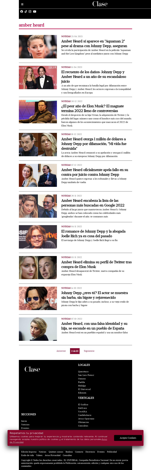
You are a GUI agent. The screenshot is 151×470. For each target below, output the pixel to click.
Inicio (24, 421)
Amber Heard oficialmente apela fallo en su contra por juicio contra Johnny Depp (94, 172)
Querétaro (83, 371)
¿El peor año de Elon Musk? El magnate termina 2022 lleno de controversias (92, 108)
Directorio (90, 452)
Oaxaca (82, 378)
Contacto (79, 452)
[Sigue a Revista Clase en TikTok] (26, 11)
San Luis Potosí (86, 375)
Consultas (83, 426)
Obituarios (83, 422)
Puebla (81, 382)
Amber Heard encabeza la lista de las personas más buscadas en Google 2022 (92, 203)
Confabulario (84, 415)
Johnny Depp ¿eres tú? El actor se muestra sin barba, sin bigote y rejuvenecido (94, 295)
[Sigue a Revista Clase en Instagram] (31, 11)
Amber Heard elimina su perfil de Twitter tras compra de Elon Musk (96, 264)
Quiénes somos (56, 452)
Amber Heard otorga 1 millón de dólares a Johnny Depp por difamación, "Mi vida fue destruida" (93, 144)
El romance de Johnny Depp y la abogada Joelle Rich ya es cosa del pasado (93, 233)
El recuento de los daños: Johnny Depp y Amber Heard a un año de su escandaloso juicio (93, 77)
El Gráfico (83, 404)
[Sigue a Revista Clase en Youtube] (35, 11)
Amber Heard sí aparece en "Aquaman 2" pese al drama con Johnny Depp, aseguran (94, 43)
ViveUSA (82, 411)
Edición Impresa (28, 452)
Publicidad (112, 452)
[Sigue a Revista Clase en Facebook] (22, 11)
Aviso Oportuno (86, 418)
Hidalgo (82, 386)
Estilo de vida (27, 455)
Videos (39, 455)
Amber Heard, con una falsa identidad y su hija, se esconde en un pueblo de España (94, 326)
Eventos (25, 428)
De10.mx (82, 408)
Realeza (69, 452)
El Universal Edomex (84, 391)
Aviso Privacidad (52, 455)
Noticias (66, 36)
